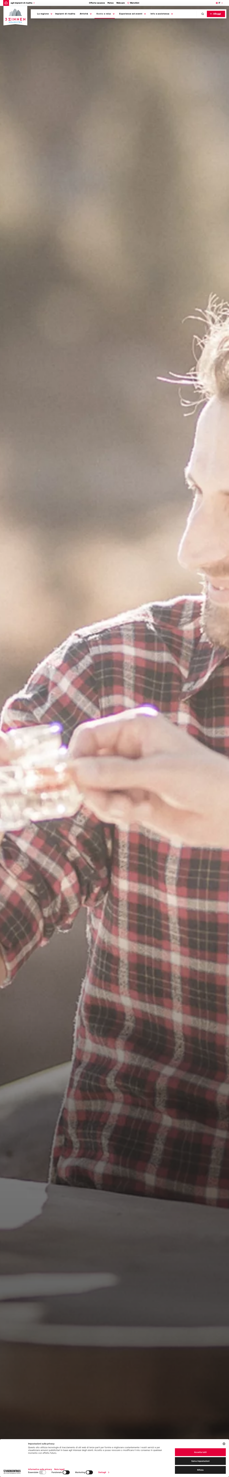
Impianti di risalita (65, 14)
